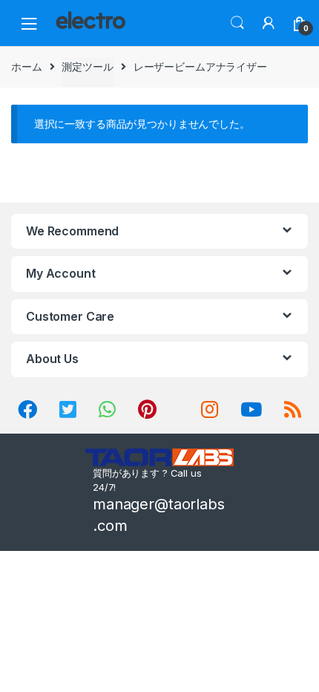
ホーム (26, 66)
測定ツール (87, 66)
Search (237, 23)
